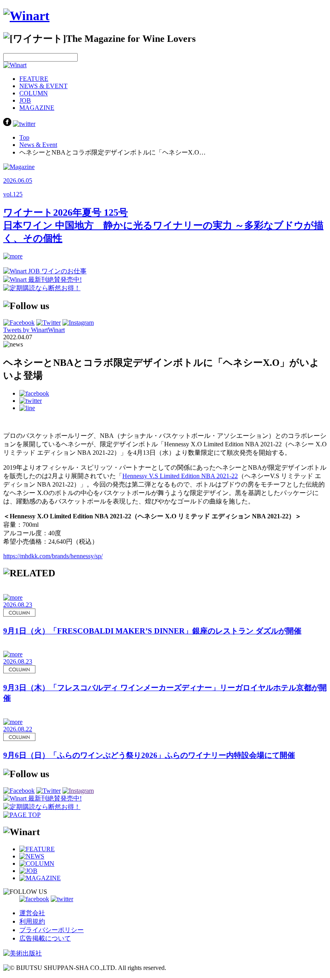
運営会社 (32, 913)
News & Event (38, 144)
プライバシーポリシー (51, 929)
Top (24, 137)
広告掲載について (45, 938)
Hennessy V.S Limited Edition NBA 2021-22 (180, 475)
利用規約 (32, 921)
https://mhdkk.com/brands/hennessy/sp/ (53, 556)
